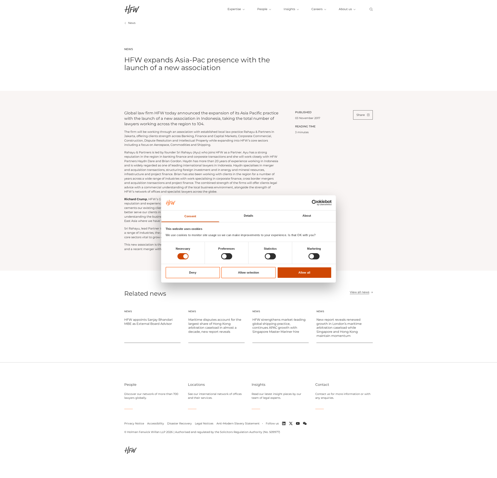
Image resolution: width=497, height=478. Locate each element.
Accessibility (155, 423)
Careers (316, 9)
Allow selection (248, 272)
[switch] (226, 256)
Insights (289, 9)
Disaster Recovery (179, 423)
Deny (192, 272)
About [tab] (306, 215)
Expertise (234, 9)
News (132, 23)
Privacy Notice (134, 423)
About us (345, 9)
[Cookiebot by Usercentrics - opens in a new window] (315, 203)
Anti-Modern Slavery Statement (238, 423)
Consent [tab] (190, 216)
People (262, 9)
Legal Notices (204, 423)
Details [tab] (248, 215)
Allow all (304, 272)
